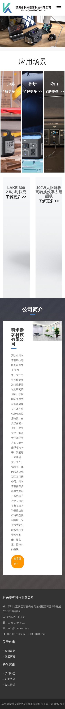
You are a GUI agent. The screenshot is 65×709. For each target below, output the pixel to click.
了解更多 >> (10, 91)
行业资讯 (10, 679)
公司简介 (10, 650)
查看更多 (17, 561)
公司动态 (10, 673)
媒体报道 (10, 684)
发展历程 (10, 656)
